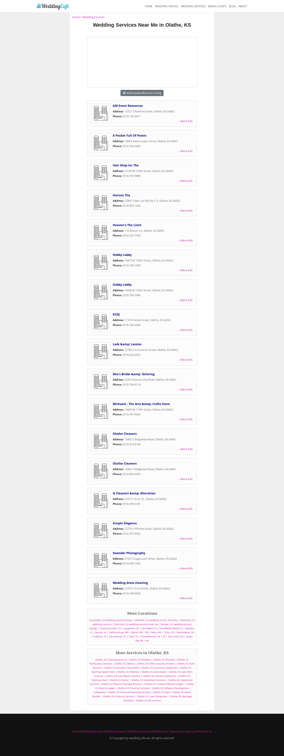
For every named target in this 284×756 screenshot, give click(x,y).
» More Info (186, 121)
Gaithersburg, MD (119, 632)
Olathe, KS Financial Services (133, 688)
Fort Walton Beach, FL (171, 628)
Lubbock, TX (99, 636)
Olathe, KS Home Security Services (156, 663)
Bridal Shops (217, 6)
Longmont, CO (131, 628)
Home (149, 6)
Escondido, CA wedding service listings (110, 620)
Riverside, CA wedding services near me (136, 624)
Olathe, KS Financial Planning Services (129, 692)
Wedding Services (193, 6)
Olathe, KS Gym (161, 692)
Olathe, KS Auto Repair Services (123, 676)
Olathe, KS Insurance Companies (160, 667)
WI (147, 640)
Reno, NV (156, 632)
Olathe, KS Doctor (119, 680)
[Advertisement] (51, 64)
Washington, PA (185, 632)
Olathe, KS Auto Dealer (154, 671)
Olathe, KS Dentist (124, 663)
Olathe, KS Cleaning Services (111, 659)
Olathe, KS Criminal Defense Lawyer (164, 684)
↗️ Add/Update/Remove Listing (142, 93)
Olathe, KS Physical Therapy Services (121, 684)
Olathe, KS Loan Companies (152, 696)
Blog (232, 6)
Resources (177, 731)
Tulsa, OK (169, 632)
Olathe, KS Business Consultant (121, 667)
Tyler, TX (133, 636)
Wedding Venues (166, 6)
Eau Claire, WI (175, 636)
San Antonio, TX (117, 636)
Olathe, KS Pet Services (148, 700)
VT (164, 636)
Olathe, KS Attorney (164, 659)
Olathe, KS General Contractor (159, 676)
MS (147, 632)
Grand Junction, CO (110, 628)
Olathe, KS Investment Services (149, 680)
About (242, 6)
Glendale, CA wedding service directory (156, 620)
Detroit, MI (137, 632)
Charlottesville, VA (150, 636)
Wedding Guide (91, 731)
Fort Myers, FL (149, 628)
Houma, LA (100, 632)
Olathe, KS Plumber (140, 659)
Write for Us (204, 731)
